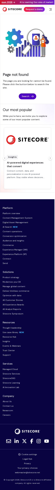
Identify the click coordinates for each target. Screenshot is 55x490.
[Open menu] (50, 9)
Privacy (27, 463)
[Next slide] (50, 158)
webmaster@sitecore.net (27, 472)
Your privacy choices (27, 468)
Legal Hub (27, 459)
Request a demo (34, 9)
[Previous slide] (5, 158)
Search (25, 96)
